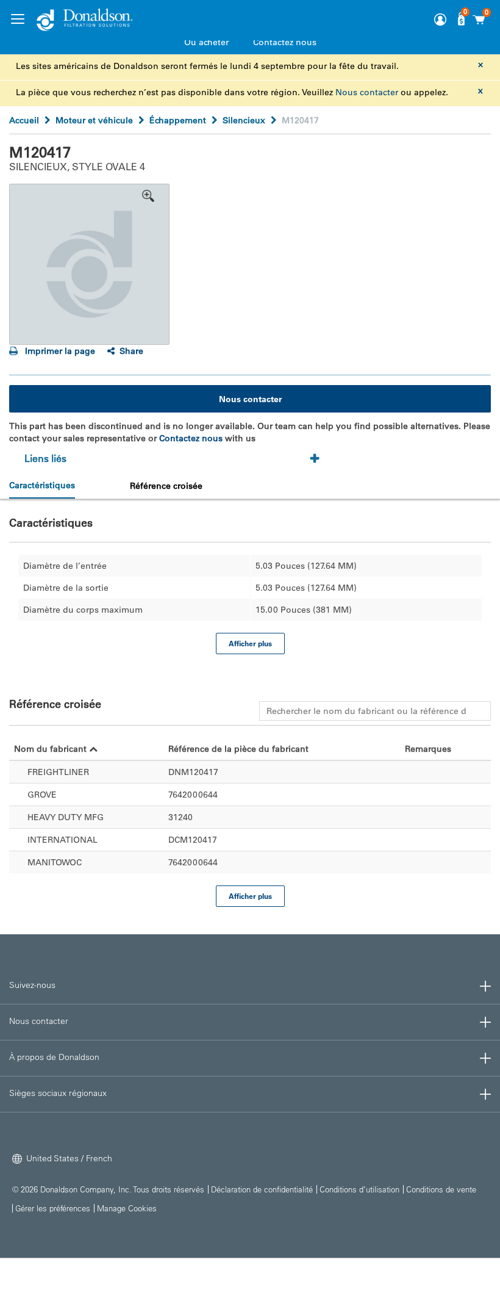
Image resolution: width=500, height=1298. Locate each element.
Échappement (177, 120)
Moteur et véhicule (94, 120)
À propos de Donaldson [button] (54, 1056)
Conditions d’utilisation (359, 1189)
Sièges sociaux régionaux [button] (58, 1092)
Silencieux (244, 120)
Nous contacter (366, 92)
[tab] (175, 459)
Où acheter (206, 42)
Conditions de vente (441, 1189)
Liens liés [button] (45, 458)
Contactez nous (284, 42)
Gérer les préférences (52, 1208)
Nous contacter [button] (38, 1020)
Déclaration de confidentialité (262, 1189)
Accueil (24, 120)
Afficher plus (250, 643)
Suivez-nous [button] (32, 984)
